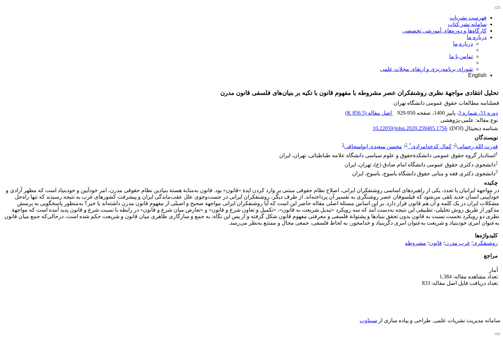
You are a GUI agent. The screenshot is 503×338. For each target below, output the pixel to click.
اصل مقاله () (369, 113)
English (477, 75)
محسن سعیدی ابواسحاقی (373, 146)
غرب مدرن (457, 243)
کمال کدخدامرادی (430, 146)
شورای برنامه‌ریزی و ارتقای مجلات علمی (426, 69)
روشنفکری (485, 243)
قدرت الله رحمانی (477, 146)
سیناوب (368, 320)
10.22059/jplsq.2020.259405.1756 (410, 128)
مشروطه (415, 243)
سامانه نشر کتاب (467, 24)
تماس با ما (461, 56)
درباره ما (477, 37)
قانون (435, 243)
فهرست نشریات (468, 18)
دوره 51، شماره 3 (478, 113)
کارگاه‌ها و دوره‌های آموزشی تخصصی (444, 31)
